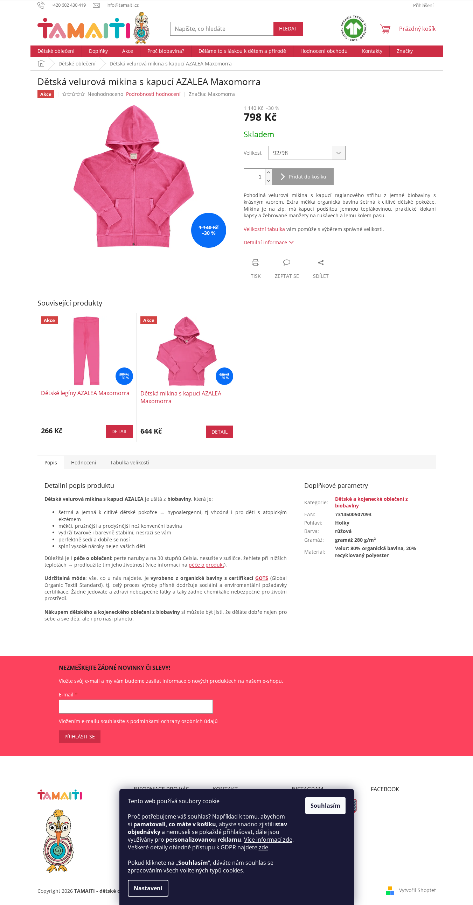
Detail (119, 431)
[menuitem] (56, 51)
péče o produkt (206, 564)
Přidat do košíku (307, 176)
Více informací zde (268, 839)
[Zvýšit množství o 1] (268, 173)
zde (263, 847)
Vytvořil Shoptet (417, 890)
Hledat (288, 28)
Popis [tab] (50, 462)
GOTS (261, 578)
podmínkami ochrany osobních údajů (174, 721)
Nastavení (148, 888)
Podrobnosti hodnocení (153, 94)
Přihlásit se (79, 736)
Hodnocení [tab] (83, 462)
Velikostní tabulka (265, 229)
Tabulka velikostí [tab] (129, 462)
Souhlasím (325, 805)
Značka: (212, 94)
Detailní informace (265, 242)
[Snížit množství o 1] (268, 181)
